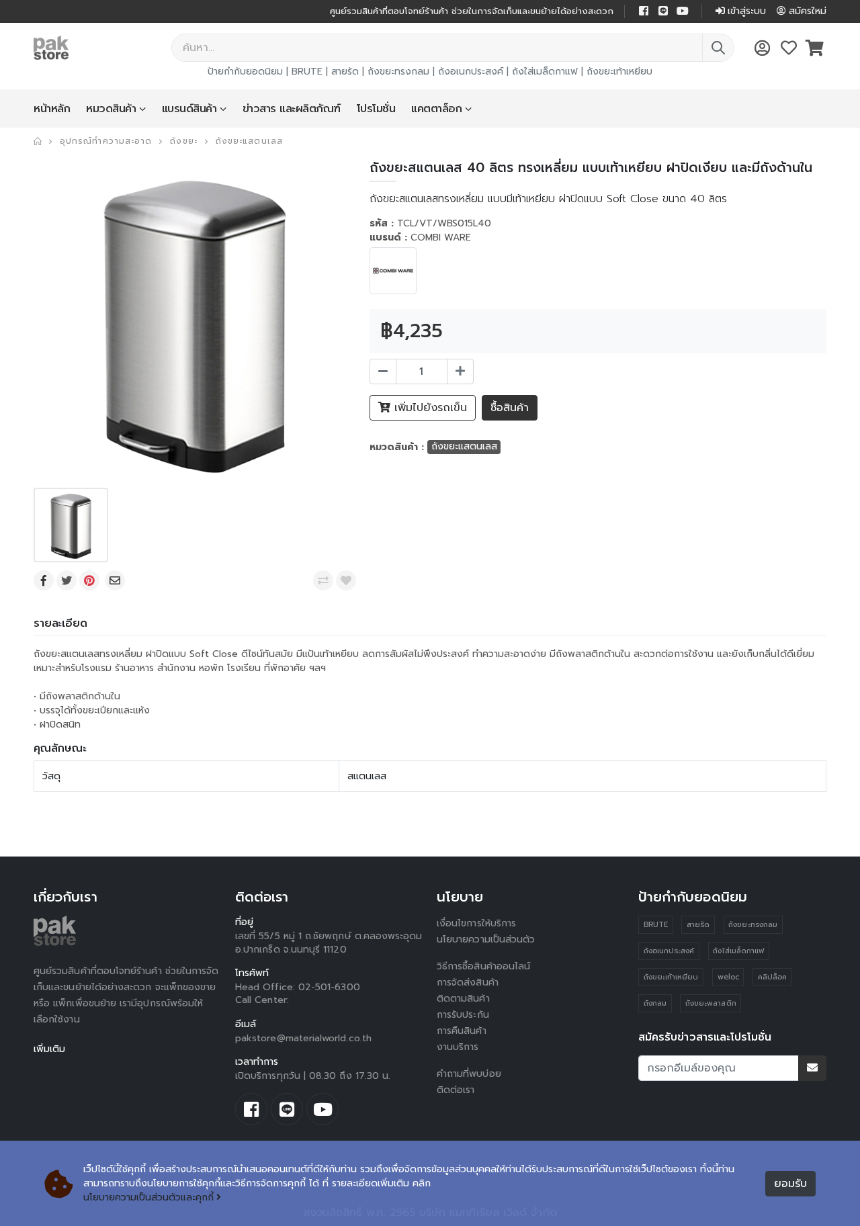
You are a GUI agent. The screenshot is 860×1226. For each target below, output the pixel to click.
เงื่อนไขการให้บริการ (476, 923)
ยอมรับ (790, 1184)
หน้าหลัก (52, 109)
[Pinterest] (90, 580)
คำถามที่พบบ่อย (469, 1074)
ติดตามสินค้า (463, 999)
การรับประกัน (463, 1015)
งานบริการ (458, 1047)
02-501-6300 (329, 987)
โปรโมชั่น (376, 109)
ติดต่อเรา (456, 1090)
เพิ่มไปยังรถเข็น (428, 408)
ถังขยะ (183, 141)
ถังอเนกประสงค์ (470, 71)
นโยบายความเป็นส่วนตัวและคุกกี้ (148, 1197)
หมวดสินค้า (111, 109)
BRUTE (307, 71)
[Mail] (116, 580)
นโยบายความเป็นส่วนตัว (486, 939)
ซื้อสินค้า (509, 408)
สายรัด (345, 71)
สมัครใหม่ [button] (807, 11)
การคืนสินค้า (461, 1031)
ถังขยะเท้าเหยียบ (619, 71)
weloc (728, 977)
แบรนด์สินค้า (189, 109)
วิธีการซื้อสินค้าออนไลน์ (483, 966)
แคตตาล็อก (436, 109)
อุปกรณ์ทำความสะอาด (106, 141)
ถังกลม (655, 1003)
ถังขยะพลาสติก (710, 1003)
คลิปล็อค (772, 977)
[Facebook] (45, 580)
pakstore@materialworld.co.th (303, 1038)
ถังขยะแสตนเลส (249, 141)
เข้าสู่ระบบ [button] (747, 11)
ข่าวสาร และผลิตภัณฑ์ (292, 109)
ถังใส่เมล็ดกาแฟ (545, 71)
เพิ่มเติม (49, 1049)
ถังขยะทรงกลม (398, 71)
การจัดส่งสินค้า (468, 982)
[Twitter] (67, 580)
